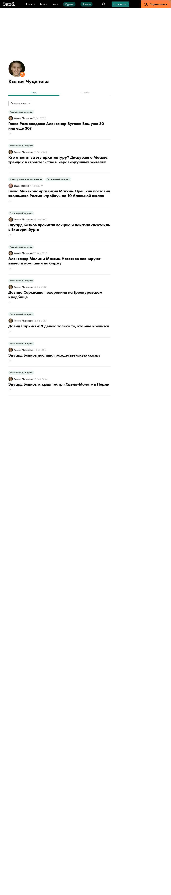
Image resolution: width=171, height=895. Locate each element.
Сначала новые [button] (19, 103)
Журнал (69, 4)
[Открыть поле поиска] (103, 4)
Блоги (43, 4)
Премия (86, 4)
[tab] (33, 93)
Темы (55, 4)
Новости (30, 4)
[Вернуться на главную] (9, 4)
